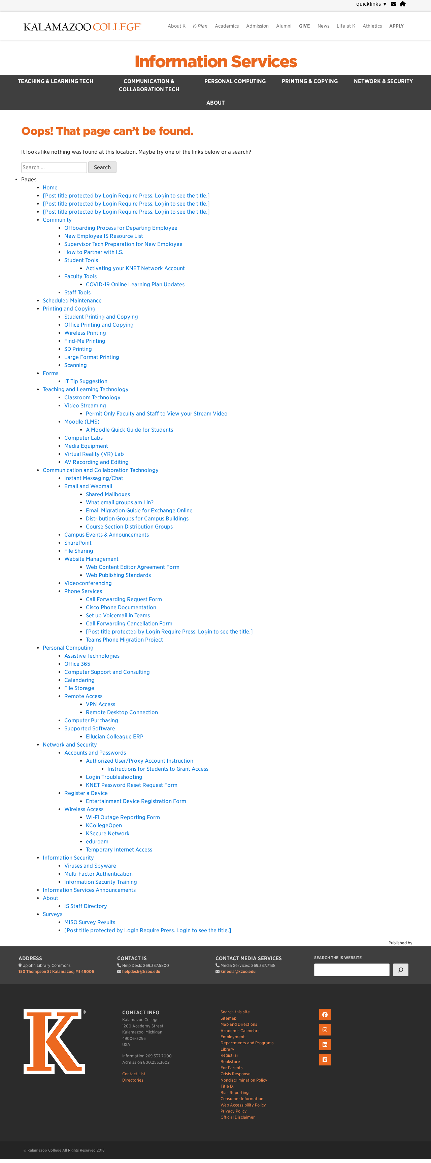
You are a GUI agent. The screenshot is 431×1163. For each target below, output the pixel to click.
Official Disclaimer (238, 1117)
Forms (50, 373)
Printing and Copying (69, 308)
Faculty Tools (80, 276)
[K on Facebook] (325, 1020)
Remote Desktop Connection (122, 712)
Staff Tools (77, 292)
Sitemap (228, 1018)
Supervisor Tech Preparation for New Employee (123, 244)
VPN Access (100, 704)
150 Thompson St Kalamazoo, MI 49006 (56, 971)
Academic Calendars (240, 1030)
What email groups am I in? (120, 502)
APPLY (396, 26)
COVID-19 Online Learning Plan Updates (135, 284)
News (323, 26)
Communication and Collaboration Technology (101, 470)
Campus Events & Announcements (106, 535)
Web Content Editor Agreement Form (132, 567)
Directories (132, 1080)
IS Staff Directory (85, 906)
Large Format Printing (91, 357)
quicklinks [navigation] (372, 4)
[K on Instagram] (325, 1035)
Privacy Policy (234, 1111)
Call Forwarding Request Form (124, 599)
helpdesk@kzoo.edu (141, 971)
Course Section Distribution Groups (129, 526)
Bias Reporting (234, 1092)
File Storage (79, 688)
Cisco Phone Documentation (121, 607)
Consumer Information (242, 1098)
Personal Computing (235, 81)
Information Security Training (100, 882)
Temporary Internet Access (119, 849)
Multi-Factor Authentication (98, 874)
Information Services (215, 61)
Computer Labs (83, 438)
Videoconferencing (88, 583)
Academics (227, 26)
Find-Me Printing (84, 341)
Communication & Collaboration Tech (149, 85)
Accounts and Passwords (95, 753)
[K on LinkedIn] (325, 1050)
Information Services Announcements (89, 890)
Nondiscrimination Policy (244, 1080)
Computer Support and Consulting (107, 672)
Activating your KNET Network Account (135, 268)
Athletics (372, 26)
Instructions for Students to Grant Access (157, 769)
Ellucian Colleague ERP (114, 736)
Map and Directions (239, 1024)
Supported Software (89, 728)
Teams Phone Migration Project (124, 640)
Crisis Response (236, 1073)
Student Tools (81, 260)
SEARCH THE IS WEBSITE (338, 957)
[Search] (400, 970)
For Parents (232, 1067)
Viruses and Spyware (90, 866)
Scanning (75, 365)
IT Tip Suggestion (85, 381)
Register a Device (86, 793)
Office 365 (77, 664)
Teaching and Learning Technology (86, 389)
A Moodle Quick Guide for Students (129, 430)
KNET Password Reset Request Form (131, 785)
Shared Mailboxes (108, 494)
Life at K (346, 26)
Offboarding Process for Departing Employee (120, 228)
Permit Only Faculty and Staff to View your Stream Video (157, 413)
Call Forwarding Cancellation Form (129, 623)
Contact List (133, 1073)
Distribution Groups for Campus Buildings (137, 518)
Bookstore (230, 1061)
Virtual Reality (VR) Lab (94, 454)
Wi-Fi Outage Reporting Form (123, 817)
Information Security (68, 858)
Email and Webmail (88, 486)
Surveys (52, 914)
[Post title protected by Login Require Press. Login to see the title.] (126, 195)
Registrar (229, 1055)
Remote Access (83, 696)
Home (50, 187)
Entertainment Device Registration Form (136, 801)
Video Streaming (85, 405)
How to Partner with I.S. (93, 252)
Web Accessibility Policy (243, 1104)
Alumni (284, 26)
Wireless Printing (85, 333)
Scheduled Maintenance (72, 300)
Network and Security (70, 744)
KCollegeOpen (104, 825)
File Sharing (78, 551)
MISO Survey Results (89, 922)
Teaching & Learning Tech (55, 81)
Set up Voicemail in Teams (118, 615)
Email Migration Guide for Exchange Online (139, 510)
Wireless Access (83, 809)
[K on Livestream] (325, 1065)
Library (227, 1049)
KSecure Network (108, 833)
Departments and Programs (247, 1042)
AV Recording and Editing (96, 462)
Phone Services (83, 591)
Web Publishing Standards (118, 575)
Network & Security (383, 81)
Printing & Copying (310, 81)
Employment (233, 1036)
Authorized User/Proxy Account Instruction (139, 761)
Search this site (235, 1011)
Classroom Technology (92, 397)
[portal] (403, 4)
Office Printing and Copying (99, 325)
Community (57, 220)
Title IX (227, 1086)
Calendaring (79, 680)
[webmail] (393, 4)
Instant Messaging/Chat (93, 478)
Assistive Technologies (92, 656)
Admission (257, 26)
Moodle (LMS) (82, 422)
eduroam (97, 841)
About (215, 103)
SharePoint (78, 543)
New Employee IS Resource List (103, 236)
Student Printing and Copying (101, 317)
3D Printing (78, 349)
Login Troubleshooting (114, 777)
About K (177, 26)
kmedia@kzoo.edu (238, 971)
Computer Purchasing (91, 720)
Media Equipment (86, 446)
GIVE (304, 26)
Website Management (91, 559)
